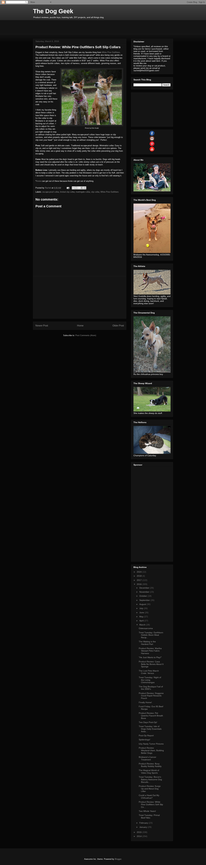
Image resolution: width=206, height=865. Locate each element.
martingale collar (83, 192)
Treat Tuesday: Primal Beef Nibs (149, 816)
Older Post (118, 325)
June (142, 612)
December (144, 588)
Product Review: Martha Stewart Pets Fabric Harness (150, 651)
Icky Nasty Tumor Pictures (151, 744)
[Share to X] (79, 187)
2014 (139, 836)
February (144, 823)
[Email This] (73, 187)
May (141, 616)
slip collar (95, 192)
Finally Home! (145, 702)
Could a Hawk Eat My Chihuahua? (149, 796)
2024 (139, 572)
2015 (139, 832)
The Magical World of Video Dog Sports (149, 771)
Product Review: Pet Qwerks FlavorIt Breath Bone (151, 715)
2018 (139, 576)
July (141, 608)
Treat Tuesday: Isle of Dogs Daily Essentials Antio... (150, 729)
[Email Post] (68, 188)
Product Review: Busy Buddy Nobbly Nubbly (150, 764)
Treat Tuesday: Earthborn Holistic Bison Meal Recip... (151, 635)
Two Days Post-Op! (148, 722)
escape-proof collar (50, 192)
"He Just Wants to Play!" (150, 657)
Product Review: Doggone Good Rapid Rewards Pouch (151, 696)
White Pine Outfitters (111, 52)
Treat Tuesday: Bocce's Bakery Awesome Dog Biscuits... (150, 779)
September (145, 600)
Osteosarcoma (146, 628)
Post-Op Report (146, 735)
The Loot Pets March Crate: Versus (149, 672)
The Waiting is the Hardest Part (147, 642)
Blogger (118, 859)
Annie (38, 181)
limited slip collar (67, 192)
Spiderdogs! (144, 739)
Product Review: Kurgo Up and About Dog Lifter (150, 788)
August (143, 604)
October (143, 596)
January (143, 827)
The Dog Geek (53, 11)
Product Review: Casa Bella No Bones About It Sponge (151, 664)
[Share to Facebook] (81, 187)
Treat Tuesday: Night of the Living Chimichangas (150, 680)
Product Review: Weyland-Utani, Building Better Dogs (151, 750)
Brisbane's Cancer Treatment (147, 758)
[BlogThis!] (76, 187)
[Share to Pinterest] (84, 187)
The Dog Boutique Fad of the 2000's (151, 687)
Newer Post (41, 325)
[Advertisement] (88, 27)
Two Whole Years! (147, 811)
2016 (139, 584)
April (141, 620)
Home (80, 325)
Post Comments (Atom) (85, 335)
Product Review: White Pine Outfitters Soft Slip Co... (151, 804)
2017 (139, 580)
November (144, 592)
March (142, 624)
